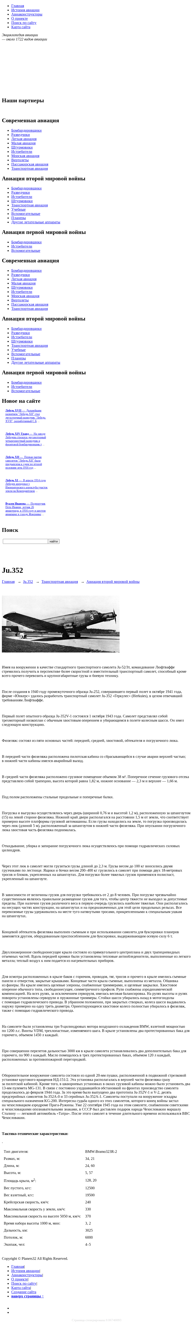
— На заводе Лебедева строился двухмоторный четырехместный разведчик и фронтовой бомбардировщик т (25, 439)
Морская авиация (25, 156)
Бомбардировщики (26, 130)
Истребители (21, 152)
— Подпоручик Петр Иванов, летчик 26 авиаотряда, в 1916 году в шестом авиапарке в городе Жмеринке (25, 509)
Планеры (18, 218)
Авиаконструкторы (26, 14)
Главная (17, 6)
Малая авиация (23, 143)
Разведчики (20, 135)
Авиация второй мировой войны (113, 582)
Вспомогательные (25, 214)
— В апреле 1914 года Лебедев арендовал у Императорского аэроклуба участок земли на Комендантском (26, 486)
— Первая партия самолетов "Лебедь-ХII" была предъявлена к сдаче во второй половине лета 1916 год (23, 462)
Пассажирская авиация (29, 164)
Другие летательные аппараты (35, 222)
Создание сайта (23, 1292)
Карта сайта (20, 27)
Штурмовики (22, 147)
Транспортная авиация (29, 168)
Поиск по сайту (23, 23)
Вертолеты (20, 160)
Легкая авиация (23, 139)
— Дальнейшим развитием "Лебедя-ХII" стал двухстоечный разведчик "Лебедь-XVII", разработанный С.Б (25, 416)
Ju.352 (28, 582)
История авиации (25, 10)
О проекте (19, 18)
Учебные (18, 209)
